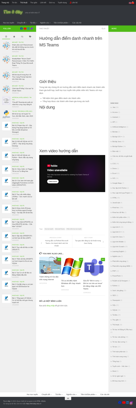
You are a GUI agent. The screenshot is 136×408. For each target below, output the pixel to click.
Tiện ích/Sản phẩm (61, 23)
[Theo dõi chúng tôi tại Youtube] (25, 28)
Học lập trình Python (119, 188)
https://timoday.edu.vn (33, 403)
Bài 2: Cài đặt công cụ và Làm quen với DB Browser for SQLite (22, 286)
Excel (114, 173)
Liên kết (43, 3)
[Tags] (30, 37)
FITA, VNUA (41, 401)
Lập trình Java (117, 237)
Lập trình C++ (117, 232)
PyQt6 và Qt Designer (120, 281)
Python (114, 286)
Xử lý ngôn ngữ (117, 376)
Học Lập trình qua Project (121, 193)
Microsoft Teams (60, 229)
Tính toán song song (119, 356)
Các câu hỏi (76, 23)
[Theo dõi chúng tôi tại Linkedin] (28, 28)
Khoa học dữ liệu (118, 212)
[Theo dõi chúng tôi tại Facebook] (21, 28)
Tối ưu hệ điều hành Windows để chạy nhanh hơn (71, 283)
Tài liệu (33, 23)
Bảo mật (15, 42)
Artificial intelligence (20, 97)
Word (114, 371)
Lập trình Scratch (118, 246)
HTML (114, 198)
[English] (130, 3)
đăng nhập (51, 306)
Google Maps (117, 183)
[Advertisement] (72, 64)
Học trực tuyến (8, 23)
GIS (113, 178)
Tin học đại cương (118, 342)
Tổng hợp (115, 361)
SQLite (22, 123)
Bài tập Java (116, 141)
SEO (114, 295)
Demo (114, 168)
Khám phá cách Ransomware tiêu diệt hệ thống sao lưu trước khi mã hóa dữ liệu (23, 47)
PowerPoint (116, 276)
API (113, 122)
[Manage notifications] (131, 403)
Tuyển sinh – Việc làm (120, 366)
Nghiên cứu (44, 23)
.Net (113, 107)
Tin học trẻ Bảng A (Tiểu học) (22, 111)
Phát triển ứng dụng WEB (121, 266)
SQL (113, 305)
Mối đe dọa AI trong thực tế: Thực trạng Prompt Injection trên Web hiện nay (21, 77)
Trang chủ (5, 3)
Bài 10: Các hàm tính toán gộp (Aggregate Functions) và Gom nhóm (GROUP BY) (23, 183)
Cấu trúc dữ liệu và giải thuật (122, 156)
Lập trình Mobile (117, 242)
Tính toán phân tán (118, 352)
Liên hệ (74, 3)
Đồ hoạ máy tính (118, 381)
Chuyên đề (21, 23)
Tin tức (14, 3)
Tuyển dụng (62, 3)
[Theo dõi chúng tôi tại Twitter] (31, 28)
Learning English (118, 251)
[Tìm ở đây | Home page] (13, 12)
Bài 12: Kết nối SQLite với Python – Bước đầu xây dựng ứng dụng (22, 157)
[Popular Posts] (14, 37)
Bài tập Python (117, 146)
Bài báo (115, 132)
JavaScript (116, 203)
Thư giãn (33, 3)
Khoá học (15, 123)
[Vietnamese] (133, 3)
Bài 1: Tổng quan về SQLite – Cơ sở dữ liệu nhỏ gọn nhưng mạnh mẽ (22, 300)
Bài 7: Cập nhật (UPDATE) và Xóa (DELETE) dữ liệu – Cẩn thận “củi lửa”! (22, 224)
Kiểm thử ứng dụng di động (121, 222)
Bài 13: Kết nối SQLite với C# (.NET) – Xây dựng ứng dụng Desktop (22, 143)
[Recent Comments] (22, 37)
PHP (114, 271)
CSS (114, 163)
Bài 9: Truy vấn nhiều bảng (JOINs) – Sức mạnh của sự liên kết (22, 196)
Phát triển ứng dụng (119, 261)
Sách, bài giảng (117, 290)
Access (115, 112)
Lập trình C (116, 227)
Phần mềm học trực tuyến (74, 229)
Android (115, 117)
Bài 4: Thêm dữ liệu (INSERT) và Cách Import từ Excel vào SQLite (22, 261)
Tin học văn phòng (118, 337)
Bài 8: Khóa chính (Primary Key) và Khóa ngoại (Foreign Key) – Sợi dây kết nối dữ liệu (22, 210)
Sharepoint (116, 300)
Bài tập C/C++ (117, 137)
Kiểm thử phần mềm (119, 217)
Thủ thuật (23, 3)
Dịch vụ (52, 3)
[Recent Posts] (6, 37)
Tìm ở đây (6, 401)
